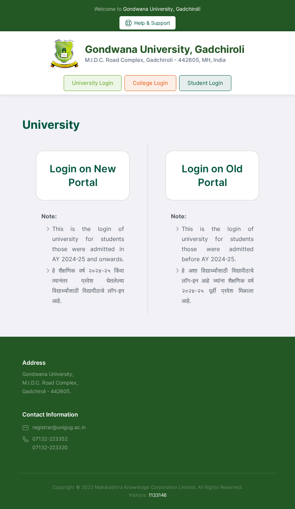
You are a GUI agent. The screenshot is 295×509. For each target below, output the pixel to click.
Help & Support (152, 23)
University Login (92, 82)
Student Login (205, 82)
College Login (150, 82)
